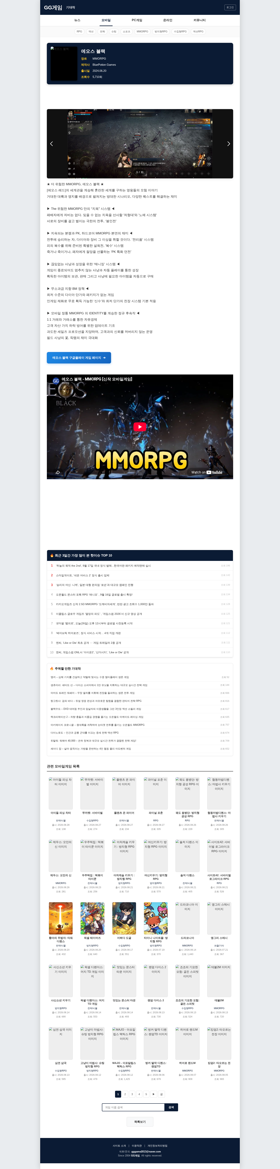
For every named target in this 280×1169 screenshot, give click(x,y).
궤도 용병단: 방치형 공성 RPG (187, 814)
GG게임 (53, 7)
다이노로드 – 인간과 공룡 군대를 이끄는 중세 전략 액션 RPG (85, 732)
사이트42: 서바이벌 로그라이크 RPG (219, 877)
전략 (102, 31)
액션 (91, 31)
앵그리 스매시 (219, 937)
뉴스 (77, 20)
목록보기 (140, 1121)
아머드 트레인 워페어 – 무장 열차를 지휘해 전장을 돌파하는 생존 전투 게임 (93, 692)
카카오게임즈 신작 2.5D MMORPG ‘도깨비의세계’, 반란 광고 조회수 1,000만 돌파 (105, 604)
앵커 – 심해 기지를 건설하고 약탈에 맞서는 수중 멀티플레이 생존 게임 (90, 677)
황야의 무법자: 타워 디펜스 (61, 939)
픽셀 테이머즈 (92, 937)
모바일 (106, 20)
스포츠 (126, 31)
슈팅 (113, 31)
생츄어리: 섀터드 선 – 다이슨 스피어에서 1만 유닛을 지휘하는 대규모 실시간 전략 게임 (99, 685)
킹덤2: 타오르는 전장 (219, 1064)
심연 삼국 (60, 1062)
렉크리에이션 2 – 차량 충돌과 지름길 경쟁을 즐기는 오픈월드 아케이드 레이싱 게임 (97, 716)
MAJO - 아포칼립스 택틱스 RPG (124, 1064)
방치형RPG (161, 31)
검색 (171, 1107)
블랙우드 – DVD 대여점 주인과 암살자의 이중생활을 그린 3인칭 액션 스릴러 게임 (96, 708)
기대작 (70, 7)
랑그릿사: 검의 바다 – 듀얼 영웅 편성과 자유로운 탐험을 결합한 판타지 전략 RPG (96, 700)
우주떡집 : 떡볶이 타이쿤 (92, 877)
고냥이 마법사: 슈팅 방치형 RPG (92, 1064)
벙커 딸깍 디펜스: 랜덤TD (155, 1064)
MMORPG (142, 31)
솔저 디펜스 (187, 875)
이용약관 (137, 1145)
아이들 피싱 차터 (61, 812)
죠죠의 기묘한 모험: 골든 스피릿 (187, 1002)
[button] (228, 144)
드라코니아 (187, 937)
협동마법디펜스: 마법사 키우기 (219, 814)
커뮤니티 (200, 20)
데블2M (219, 1000)
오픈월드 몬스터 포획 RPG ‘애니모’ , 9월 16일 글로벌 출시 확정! (94, 594)
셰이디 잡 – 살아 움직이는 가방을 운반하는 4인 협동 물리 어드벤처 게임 (91, 748)
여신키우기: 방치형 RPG (155, 877)
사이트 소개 (119, 1145)
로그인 (230, 7)
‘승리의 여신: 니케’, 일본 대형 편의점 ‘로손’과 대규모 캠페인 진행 (94, 584)
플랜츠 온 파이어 (124, 812)
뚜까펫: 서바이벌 (92, 812)
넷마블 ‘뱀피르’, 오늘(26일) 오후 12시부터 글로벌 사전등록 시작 (94, 623)
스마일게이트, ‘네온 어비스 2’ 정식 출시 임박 (82, 575)
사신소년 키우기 (60, 1000)
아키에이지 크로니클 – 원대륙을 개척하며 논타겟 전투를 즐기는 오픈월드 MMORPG (98, 724)
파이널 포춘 (156, 812)
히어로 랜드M (187, 1062)
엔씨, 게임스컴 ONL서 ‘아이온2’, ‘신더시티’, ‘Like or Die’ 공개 (92, 652)
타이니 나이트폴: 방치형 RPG (156, 939)
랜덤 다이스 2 (156, 1000)
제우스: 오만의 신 (60, 875)
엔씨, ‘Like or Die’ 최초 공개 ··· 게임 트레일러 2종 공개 (88, 642)
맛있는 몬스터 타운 (124, 1000)
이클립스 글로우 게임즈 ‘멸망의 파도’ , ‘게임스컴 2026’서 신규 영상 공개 (99, 613)
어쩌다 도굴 (124, 937)
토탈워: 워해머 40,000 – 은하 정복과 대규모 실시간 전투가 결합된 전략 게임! (93, 740)
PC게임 (137, 20)
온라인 (167, 20)
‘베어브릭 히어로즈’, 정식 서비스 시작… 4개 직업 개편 (88, 633)
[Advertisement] (140, 96)
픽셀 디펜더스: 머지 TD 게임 (92, 1002)
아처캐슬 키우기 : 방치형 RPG (124, 877)
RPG (79, 31)
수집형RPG (180, 31)
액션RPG (198, 31)
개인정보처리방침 (157, 1145)
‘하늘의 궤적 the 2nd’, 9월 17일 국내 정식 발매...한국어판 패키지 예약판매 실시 (103, 565)
